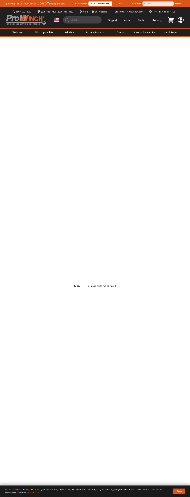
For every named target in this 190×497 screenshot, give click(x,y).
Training (157, 20)
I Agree (179, 491)
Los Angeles (101, 11)
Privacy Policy (33, 492)
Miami (86, 11)
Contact (142, 20)
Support (112, 20)
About (127, 20)
